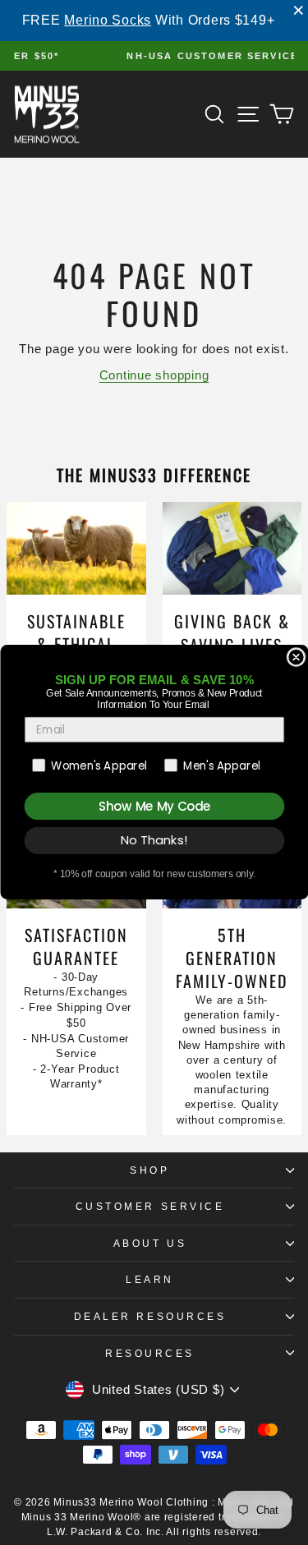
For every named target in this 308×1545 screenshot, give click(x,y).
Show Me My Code (154, 806)
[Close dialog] (296, 657)
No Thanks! (154, 840)
